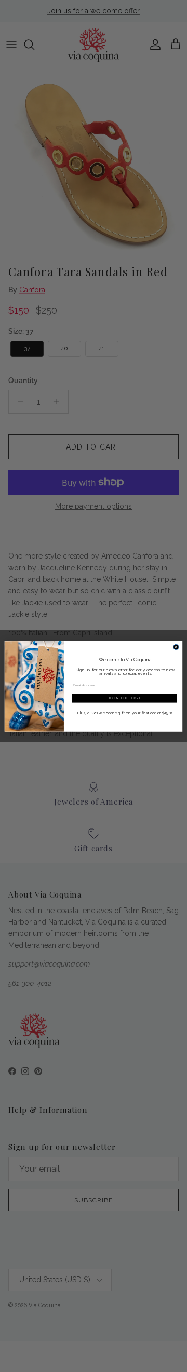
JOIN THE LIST (124, 697)
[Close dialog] (176, 647)
